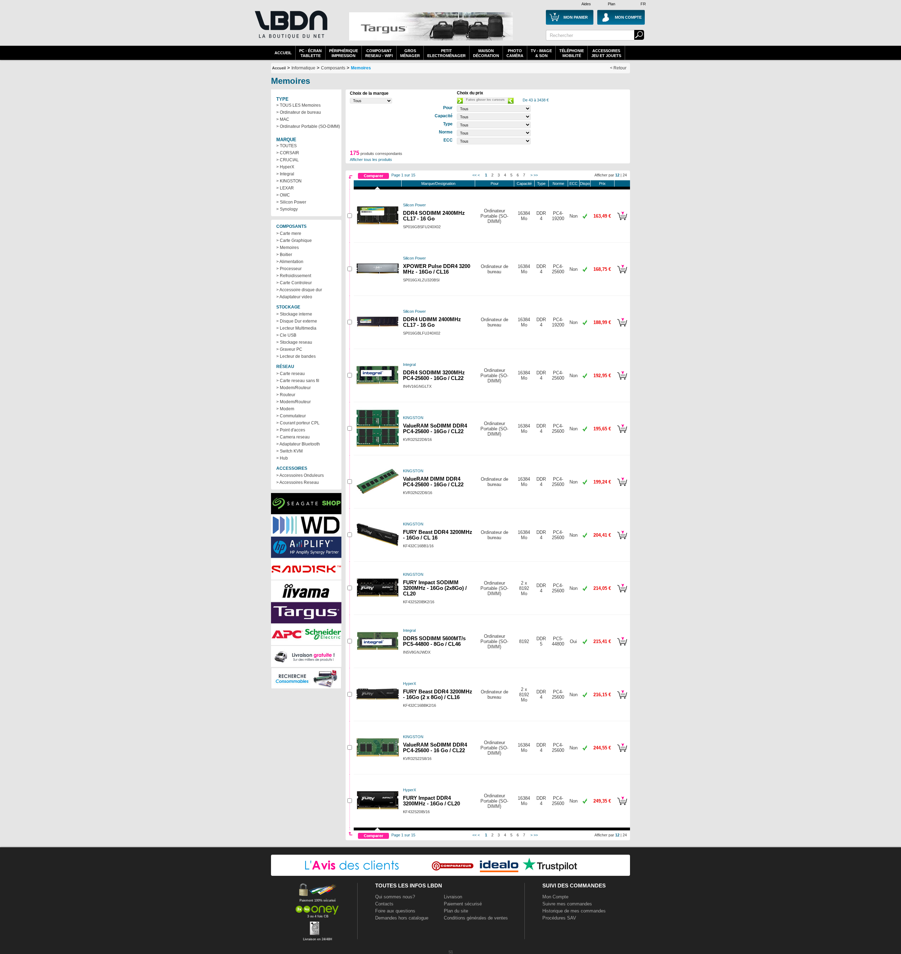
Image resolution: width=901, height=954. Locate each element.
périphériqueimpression (343, 53)
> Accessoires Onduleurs (300, 475)
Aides (586, 4)
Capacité (524, 183)
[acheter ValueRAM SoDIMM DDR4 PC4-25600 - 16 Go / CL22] (622, 753)
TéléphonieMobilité (571, 53)
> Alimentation (289, 261)
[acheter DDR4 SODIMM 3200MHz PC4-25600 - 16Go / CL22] (622, 381)
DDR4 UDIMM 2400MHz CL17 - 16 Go (432, 322)
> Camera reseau (293, 437)
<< (474, 175)
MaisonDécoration (486, 53)
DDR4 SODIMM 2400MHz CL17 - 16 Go (434, 216)
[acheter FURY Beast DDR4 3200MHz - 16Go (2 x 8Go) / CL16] (622, 700)
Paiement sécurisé (463, 903)
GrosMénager (410, 53)
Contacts (384, 903)
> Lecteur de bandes (296, 356)
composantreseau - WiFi (379, 53)
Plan (611, 4)
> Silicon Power (291, 202)
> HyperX (285, 166)
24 (625, 175)
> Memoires (287, 247)
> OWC (283, 195)
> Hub (282, 458)
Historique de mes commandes (574, 911)
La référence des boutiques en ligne (290, 29)
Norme (558, 183)
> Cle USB (286, 335)
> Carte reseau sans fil (297, 380)
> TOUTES (286, 145)
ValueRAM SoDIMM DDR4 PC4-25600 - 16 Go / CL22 (435, 747)
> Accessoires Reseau (297, 482)
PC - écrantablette (310, 53)
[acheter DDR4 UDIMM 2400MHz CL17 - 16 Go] (622, 327)
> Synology (287, 209)
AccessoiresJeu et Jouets (606, 53)
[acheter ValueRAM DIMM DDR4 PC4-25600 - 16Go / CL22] (622, 487)
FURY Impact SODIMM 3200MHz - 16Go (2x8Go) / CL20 (435, 588)
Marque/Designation (438, 183)
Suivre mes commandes (567, 903)
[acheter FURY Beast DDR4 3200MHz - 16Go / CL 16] (622, 540)
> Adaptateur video (294, 296)
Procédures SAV (559, 918)
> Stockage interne (294, 314)
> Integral (285, 174)
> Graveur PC (289, 349)
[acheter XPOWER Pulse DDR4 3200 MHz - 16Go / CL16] (622, 274)
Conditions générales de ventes (476, 918)
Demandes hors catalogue (401, 918)
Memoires (361, 68)
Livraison (453, 896)
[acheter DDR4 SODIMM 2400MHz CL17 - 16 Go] (622, 221)
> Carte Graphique (294, 240)
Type (541, 183)
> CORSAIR (287, 152)
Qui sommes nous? (395, 896)
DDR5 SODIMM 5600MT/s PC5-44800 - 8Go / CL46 (434, 641)
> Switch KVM (289, 451)
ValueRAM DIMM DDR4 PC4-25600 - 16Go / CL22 (433, 481)
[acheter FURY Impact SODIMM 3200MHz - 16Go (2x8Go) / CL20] (622, 593)
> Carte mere (288, 233)
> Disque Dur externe (296, 321)
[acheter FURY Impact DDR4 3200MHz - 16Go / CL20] (622, 806)
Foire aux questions (395, 911)
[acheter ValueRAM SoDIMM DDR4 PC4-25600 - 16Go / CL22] (622, 434)
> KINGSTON (289, 181)
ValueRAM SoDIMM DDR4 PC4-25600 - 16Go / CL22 (435, 428)
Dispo (585, 183)
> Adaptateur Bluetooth (298, 444)
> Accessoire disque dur (299, 289)
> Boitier (284, 254)
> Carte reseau (290, 373)
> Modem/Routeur (293, 387)
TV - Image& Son (541, 53)
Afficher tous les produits (371, 159)
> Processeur (289, 268)
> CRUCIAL (287, 159)
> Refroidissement (293, 275)
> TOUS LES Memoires (298, 105)
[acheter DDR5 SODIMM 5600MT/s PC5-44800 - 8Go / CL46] (622, 646)
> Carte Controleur (294, 282)
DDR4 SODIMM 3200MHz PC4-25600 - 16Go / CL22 (434, 375)
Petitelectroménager (446, 53)
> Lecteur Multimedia (296, 328)
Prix (602, 183)
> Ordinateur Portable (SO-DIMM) (308, 126)
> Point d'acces (290, 430)
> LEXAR (285, 188)
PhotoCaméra (514, 53)
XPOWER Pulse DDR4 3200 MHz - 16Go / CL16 (436, 269)
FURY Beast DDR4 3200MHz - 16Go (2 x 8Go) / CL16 (437, 694)
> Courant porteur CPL (298, 422)
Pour (495, 183)
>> (536, 175)
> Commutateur (291, 415)
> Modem (285, 408)
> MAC (282, 119)
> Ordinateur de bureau (298, 112)
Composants (333, 68)
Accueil (283, 53)
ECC (573, 183)
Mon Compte (555, 896)
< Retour (618, 68)
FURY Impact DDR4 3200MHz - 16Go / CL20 (431, 800)
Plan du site (456, 911)
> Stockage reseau (294, 342)
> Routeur (285, 394)
